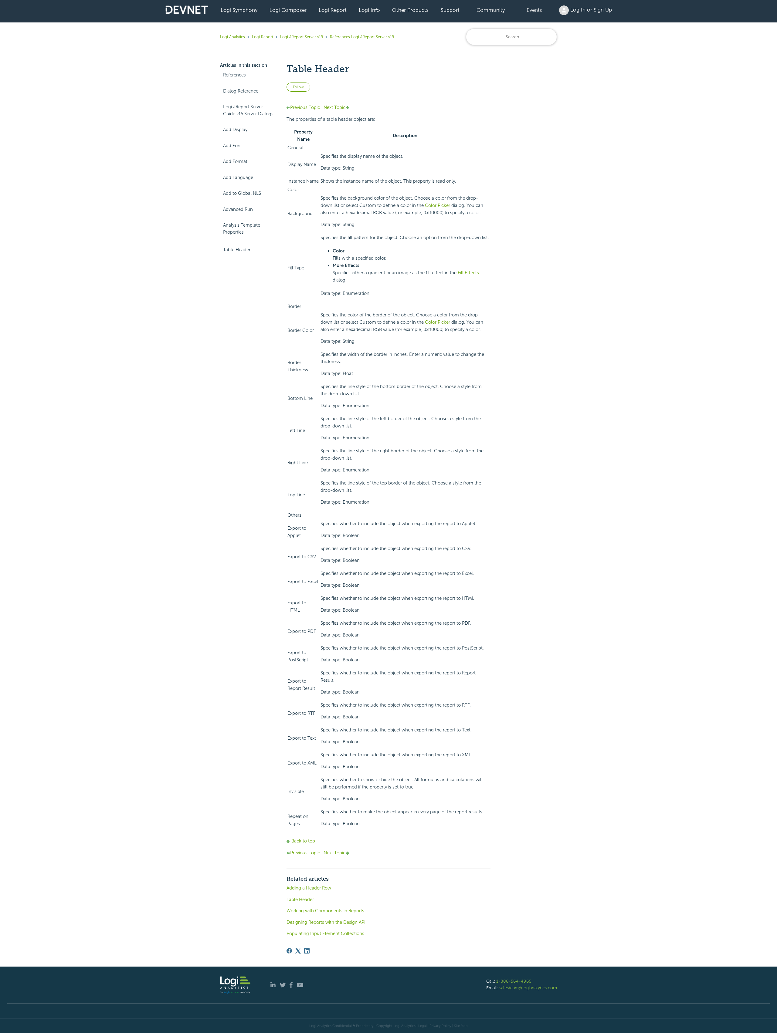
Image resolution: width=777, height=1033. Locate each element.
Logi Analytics (232, 37)
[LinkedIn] (307, 951)
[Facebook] (289, 951)
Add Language (238, 177)
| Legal (421, 1026)
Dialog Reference (240, 91)
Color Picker (438, 205)
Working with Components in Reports (325, 910)
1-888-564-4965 (513, 981)
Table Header (236, 249)
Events (534, 10)
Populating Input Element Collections (325, 933)
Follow (298, 87)
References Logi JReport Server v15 (362, 37)
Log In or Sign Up (590, 10)
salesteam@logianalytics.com (528, 988)
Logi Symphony (239, 10)
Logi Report (333, 10)
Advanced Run (238, 209)
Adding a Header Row (309, 888)
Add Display (235, 129)
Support (450, 10)
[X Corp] (298, 951)
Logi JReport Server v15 (301, 37)
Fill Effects (468, 272)
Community (491, 10)
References (234, 75)
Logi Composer (288, 10)
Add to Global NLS (242, 193)
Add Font (232, 145)
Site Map (461, 1026)
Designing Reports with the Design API (326, 922)
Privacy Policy (440, 1026)
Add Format (235, 161)
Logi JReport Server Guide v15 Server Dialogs (248, 110)
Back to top (303, 841)
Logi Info (369, 10)
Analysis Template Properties (241, 228)
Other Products (410, 10)
